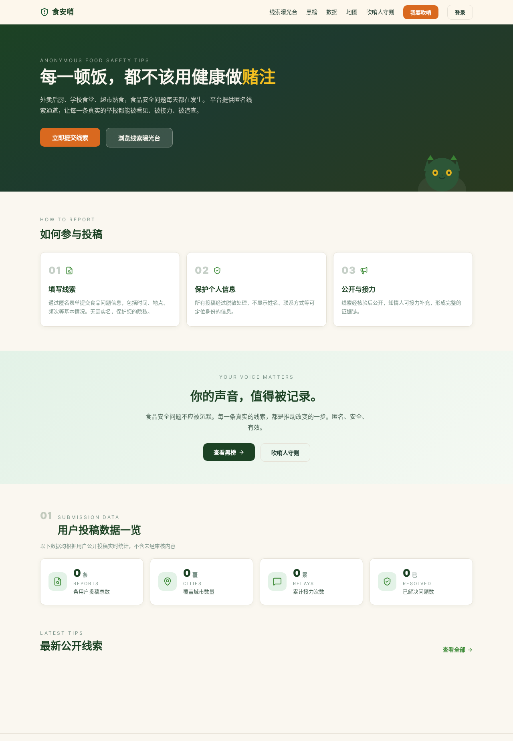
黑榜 (311, 11)
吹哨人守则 (380, 11)
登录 (460, 12)
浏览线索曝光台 (139, 138)
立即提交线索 (70, 137)
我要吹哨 (420, 12)
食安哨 (63, 12)
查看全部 (454, 649)
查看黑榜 (225, 452)
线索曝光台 (283, 11)
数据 (331, 11)
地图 (351, 11)
